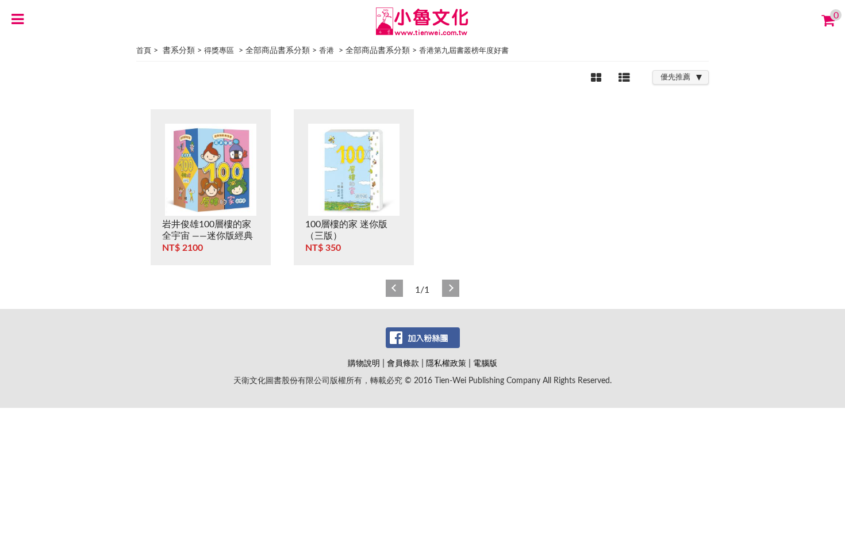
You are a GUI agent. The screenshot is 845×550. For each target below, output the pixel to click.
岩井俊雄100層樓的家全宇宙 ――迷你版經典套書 (207, 236)
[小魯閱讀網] (423, 20)
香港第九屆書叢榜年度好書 (464, 51)
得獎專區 (219, 51)
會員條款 (403, 363)
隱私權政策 (446, 363)
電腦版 (485, 363)
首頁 (143, 51)
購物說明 (364, 363)
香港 (326, 51)
